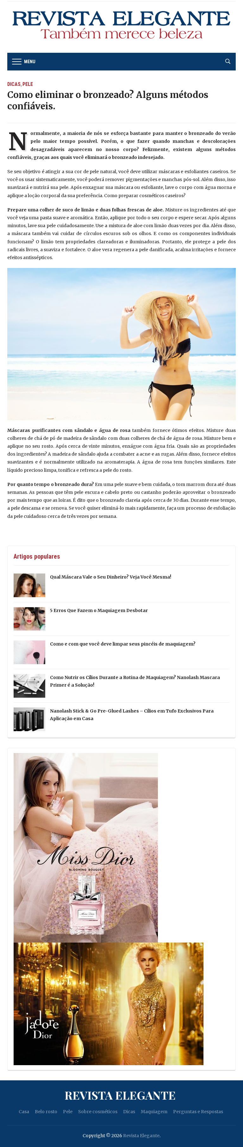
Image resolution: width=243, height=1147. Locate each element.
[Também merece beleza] (121, 27)
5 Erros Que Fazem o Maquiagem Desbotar (99, 610)
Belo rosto (46, 1111)
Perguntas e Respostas (198, 1111)
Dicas (14, 84)
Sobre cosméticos (97, 1111)
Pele (27, 84)
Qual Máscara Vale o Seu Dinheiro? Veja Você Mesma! (110, 577)
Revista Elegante (120, 1094)
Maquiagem (154, 1111)
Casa (24, 1111)
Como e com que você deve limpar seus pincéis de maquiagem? (123, 644)
